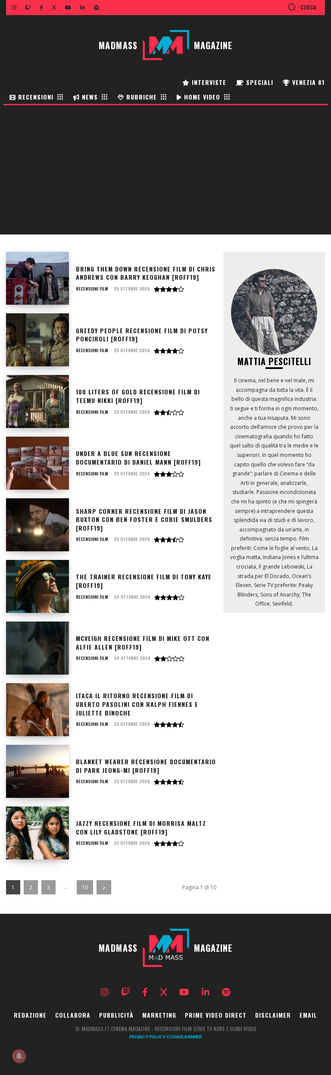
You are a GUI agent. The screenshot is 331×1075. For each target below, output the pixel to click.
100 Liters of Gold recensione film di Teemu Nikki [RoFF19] (138, 396)
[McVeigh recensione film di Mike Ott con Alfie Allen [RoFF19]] (37, 648)
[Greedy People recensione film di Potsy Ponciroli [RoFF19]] (37, 339)
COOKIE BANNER (184, 1036)
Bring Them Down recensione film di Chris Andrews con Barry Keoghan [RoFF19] (145, 273)
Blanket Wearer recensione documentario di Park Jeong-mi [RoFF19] (146, 766)
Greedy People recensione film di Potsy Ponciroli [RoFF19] (142, 335)
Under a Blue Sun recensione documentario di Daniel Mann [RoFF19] (138, 457)
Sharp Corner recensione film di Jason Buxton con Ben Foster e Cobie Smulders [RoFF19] (144, 519)
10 (85, 887)
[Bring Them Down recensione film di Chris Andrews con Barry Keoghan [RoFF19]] (37, 278)
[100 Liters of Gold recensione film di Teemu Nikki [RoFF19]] (37, 401)
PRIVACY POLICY (147, 1036)
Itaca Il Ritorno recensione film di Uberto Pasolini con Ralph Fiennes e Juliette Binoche (137, 704)
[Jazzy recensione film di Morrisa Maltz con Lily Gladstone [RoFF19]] (37, 832)
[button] (301, 7)
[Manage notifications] (19, 1056)
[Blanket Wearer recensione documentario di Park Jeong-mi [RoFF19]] (37, 771)
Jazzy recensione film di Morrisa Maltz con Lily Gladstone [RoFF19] (141, 827)
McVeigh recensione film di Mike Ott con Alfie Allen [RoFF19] (142, 642)
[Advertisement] (165, 169)
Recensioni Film (92, 289)
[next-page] (104, 887)
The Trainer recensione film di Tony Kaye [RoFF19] (144, 581)
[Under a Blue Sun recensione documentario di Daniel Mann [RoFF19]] (37, 463)
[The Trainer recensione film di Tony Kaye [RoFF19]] (37, 586)
